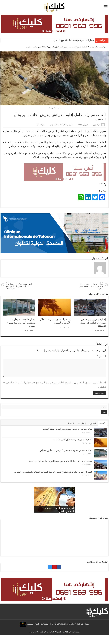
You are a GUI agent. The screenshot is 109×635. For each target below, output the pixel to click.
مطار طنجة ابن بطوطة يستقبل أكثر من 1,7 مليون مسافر (68, 40)
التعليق (101, 356)
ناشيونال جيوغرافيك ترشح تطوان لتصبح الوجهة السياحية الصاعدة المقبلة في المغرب (53, 472)
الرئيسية (102, 46)
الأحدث (103, 423)
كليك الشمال (60, 125)
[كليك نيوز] (54, 7)
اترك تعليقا (40, 125)
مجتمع (51, 125)
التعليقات (81, 423)
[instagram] (50, 567)
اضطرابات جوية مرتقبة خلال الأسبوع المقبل (55, 321)
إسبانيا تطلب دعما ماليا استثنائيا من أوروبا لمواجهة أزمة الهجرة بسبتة (61, 461)
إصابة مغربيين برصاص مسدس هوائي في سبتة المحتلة (93, 322)
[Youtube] (54, 567)
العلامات (70, 423)
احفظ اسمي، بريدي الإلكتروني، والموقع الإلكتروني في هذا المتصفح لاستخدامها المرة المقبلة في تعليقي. (56, 384)
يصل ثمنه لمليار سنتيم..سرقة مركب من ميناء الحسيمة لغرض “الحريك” (91, 285)
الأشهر (93, 423)
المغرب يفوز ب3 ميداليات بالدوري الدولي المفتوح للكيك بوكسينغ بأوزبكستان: (19, 285)
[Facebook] (59, 567)
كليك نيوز (96, 125)
